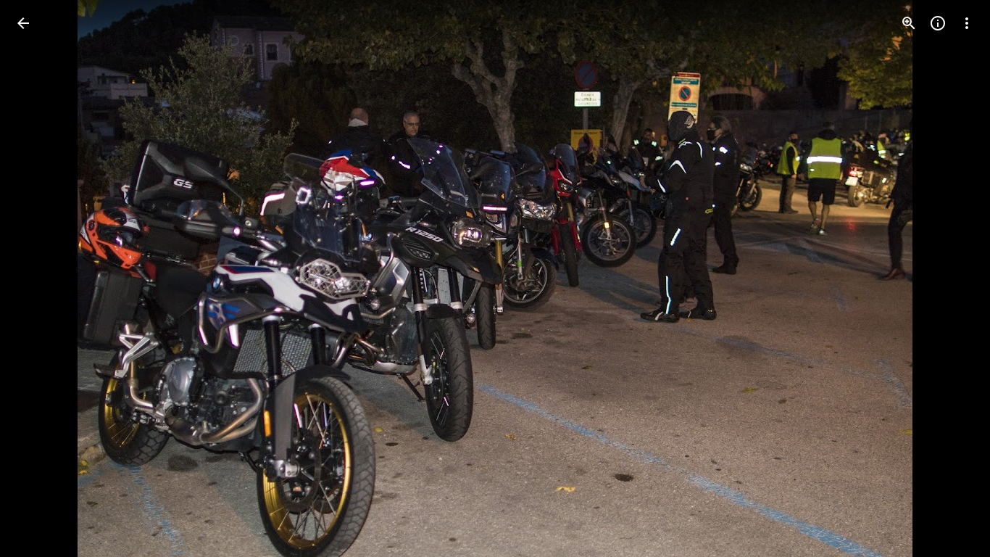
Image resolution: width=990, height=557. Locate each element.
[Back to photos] (23, 23)
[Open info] (937, 23)
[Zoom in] (908, 23)
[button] (40, 278)
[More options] (966, 23)
